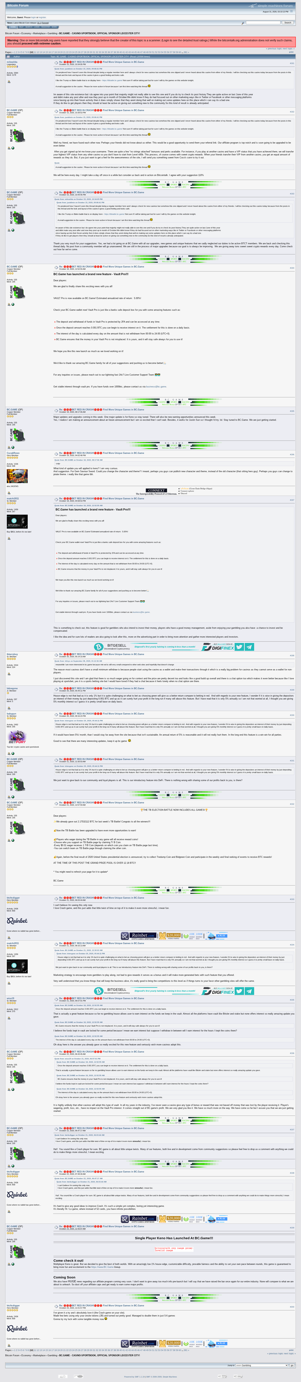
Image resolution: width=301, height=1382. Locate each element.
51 (153, 52)
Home (13, 27)
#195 (292, 1000)
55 (165, 52)
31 (94, 52)
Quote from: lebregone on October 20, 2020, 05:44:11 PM (79, 721)
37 (112, 52)
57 (171, 52)
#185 (292, 411)
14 (44, 52)
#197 (292, 1130)
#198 (292, 1173)
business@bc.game (156, 386)
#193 (292, 899)
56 (168, 52)
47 (141, 52)
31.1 (39, 23)
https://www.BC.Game (102, 1267)
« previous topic (274, 48)
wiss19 (10, 998)
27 (82, 52)
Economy (26, 33)
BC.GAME (12, 110)
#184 (292, 268)
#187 (292, 500)
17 (52, 52)
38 (115, 52)
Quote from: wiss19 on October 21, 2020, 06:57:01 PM (77, 1059)
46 (138, 52)
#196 (292, 1053)
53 (159, 52)
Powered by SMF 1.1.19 (134, 1377)
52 (156, 52)
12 (38, 52)
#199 (292, 1228)
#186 (292, 454)
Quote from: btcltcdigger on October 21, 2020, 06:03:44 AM (79, 1135)
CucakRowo (13, 453)
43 (129, 52)
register (42, 17)
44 (132, 52)
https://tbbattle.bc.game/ (112, 80)
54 (162, 52)
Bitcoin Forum (12, 33)
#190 (292, 715)
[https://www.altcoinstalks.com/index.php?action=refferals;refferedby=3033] (12, 753)
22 (67, 52)
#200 (292, 1307)
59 (177, 52)
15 (46, 52)
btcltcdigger (13, 897)
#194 (292, 945)
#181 (292, 63)
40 (120, 52)
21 (64, 52)
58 (174, 52)
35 (106, 52)
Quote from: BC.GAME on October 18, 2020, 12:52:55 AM (78, 505)
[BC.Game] (12, 148)
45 (135, 52)
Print (291, 52)
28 (85, 52)
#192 (292, 804)
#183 (292, 194)
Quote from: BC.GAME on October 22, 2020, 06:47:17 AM (78, 1178)
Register (45, 27)
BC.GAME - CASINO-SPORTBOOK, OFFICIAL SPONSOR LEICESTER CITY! (99, 33)
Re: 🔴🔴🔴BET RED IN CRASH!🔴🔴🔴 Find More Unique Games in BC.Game (101, 62)
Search (28, 27)
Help (21, 27)
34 (103, 52)
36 (109, 52)
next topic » (289, 48)
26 (79, 52)
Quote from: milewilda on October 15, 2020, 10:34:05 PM (78, 199)
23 (70, 52)
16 (49, 52)
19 (58, 52)
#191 (292, 761)
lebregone (12, 688)
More (54, 27)
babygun (11, 713)
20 (61, 52)
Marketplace (39, 33)
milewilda (12, 62)
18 (55, 52)
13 (41, 52)
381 (185, 52)
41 (123, 52)
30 (91, 52)
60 (180, 52)
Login (36, 27)
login (33, 17)
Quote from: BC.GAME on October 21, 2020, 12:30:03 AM (78, 950)
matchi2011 (13, 498)
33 (100, 52)
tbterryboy (12, 654)
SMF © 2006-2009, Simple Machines (161, 1377)
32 (97, 52)
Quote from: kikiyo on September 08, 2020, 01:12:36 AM (78, 661)
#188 (292, 655)
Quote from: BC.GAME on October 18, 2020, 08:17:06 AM (78, 460)
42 (126, 52)
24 (73, 52)
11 (35, 52)
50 (150, 52)
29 (88, 52)
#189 (292, 690)
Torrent (45, 23)
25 (76, 52)
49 (147, 52)
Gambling (52, 33)
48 (144, 52)
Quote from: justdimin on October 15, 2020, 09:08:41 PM (78, 69)
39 (118, 52)
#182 (292, 112)
